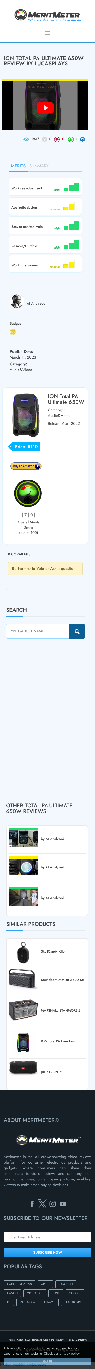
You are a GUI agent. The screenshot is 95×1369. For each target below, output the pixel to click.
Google (75, 1293)
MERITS (18, 166)
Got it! (47, 1361)
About (20, 1340)
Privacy (59, 1340)
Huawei (49, 1302)
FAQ (27, 1340)
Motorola (27, 1302)
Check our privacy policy (62, 1353)
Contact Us (81, 1340)
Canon (12, 1293)
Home (12, 1340)
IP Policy (70, 1340)
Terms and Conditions (43, 1340)
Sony (56, 1293)
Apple (45, 1284)
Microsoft (35, 1293)
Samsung (66, 1284)
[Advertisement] (42, 720)
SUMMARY (39, 166)
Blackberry (73, 1302)
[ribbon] (8, 42)
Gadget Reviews (19, 1284)
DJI (8, 1302)
